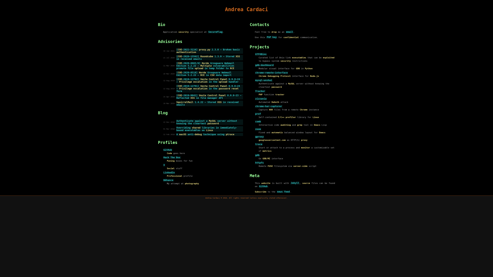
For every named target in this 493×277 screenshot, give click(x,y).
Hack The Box (171, 157)
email (289, 32)
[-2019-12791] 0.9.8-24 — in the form (208, 88)
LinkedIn (169, 172)
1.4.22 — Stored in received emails (207, 103)
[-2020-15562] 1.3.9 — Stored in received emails (208, 57)
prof (258, 114)
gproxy (259, 136)
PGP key (272, 37)
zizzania (261, 99)
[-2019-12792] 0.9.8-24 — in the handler (208, 80)
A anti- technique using (205, 134)
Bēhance (168, 180)
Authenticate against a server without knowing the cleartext (206, 122)
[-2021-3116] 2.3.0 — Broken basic (208, 50)
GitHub (167, 150)
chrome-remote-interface (271, 72)
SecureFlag (215, 32)
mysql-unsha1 (263, 80)
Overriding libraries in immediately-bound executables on (206, 129)
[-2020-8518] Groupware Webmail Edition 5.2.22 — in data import (203, 73)
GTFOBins (261, 54)
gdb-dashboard (264, 65)
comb (258, 121)
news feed (283, 191)
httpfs (259, 163)
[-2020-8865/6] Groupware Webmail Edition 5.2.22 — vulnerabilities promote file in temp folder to (205, 66)
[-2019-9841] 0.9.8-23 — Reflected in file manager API (208, 96)
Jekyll (295, 183)
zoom (258, 129)
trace (258, 144)
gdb (257, 155)
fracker (260, 91)
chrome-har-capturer (268, 106)
